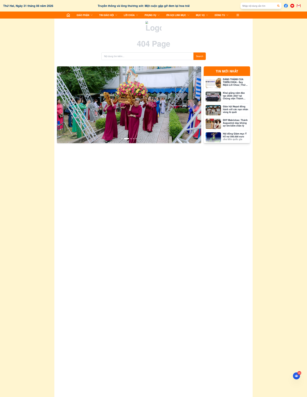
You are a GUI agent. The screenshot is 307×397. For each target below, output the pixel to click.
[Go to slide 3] (129, 138)
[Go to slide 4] (133, 138)
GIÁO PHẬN (83, 15)
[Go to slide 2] (124, 138)
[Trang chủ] (68, 15)
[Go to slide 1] (122, 138)
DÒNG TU (220, 15)
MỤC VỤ (200, 15)
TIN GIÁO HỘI (106, 15)
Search (199, 56)
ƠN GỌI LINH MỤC (176, 15)
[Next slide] (194, 105)
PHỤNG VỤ (150, 15)
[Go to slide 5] (136, 138)
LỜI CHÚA (129, 15)
